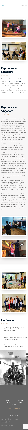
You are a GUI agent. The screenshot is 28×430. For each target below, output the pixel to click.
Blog (20, 402)
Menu (23, 5)
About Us (20, 400)
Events (8, 402)
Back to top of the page (14, 408)
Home (7, 400)
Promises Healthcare (15, 81)
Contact (14, 404)
